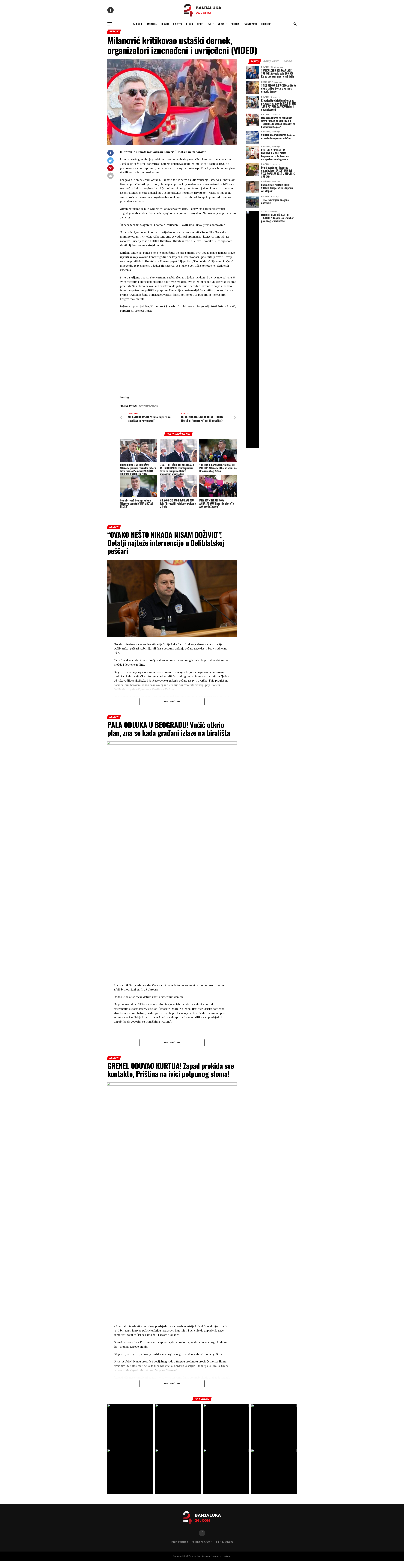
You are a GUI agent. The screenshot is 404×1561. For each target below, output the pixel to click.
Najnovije (137, 24)
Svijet (211, 24)
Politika (235, 24)
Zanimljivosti (250, 24)
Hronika (165, 24)
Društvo (177, 24)
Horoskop (266, 24)
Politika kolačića (224, 1542)
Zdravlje (222, 24)
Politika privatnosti (202, 1542)
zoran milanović (149, 406)
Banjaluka (152, 24)
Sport (200, 24)
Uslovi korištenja (179, 1542)
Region (189, 24)
